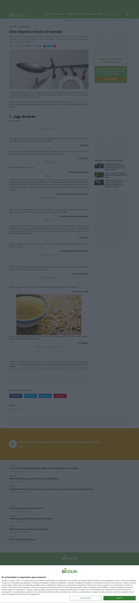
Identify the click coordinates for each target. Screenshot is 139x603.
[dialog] (69, 584)
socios (22, 580)
